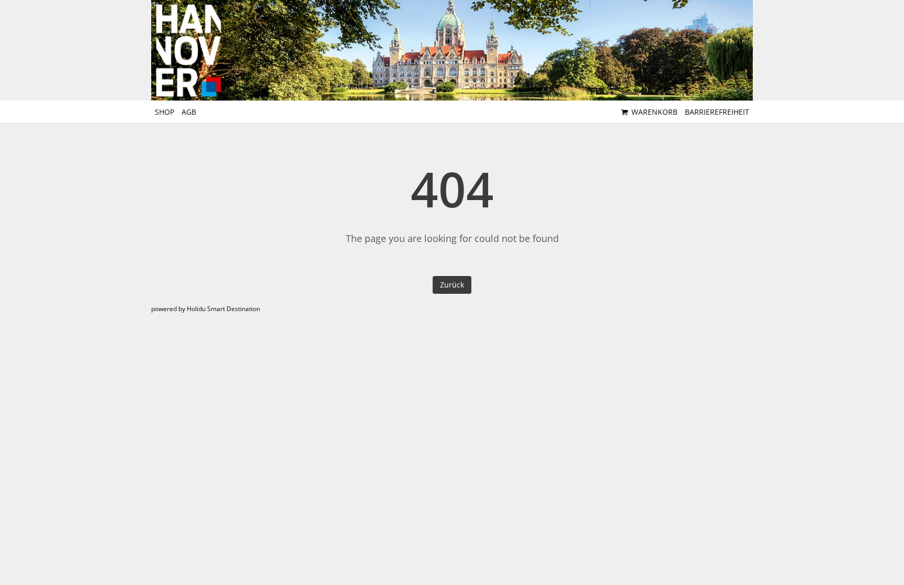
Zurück (452, 285)
